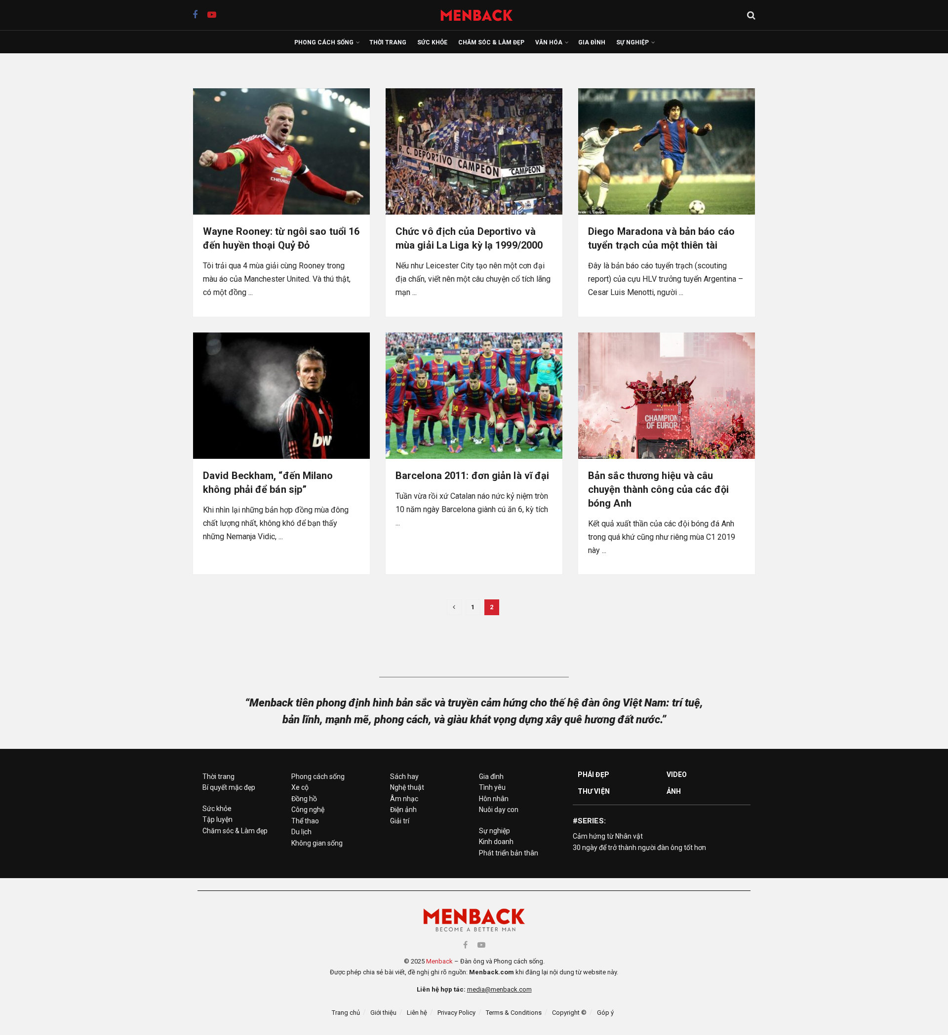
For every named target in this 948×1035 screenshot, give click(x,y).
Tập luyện (217, 819)
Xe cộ (300, 787)
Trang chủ (346, 1012)
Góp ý (605, 1012)
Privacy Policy (456, 1012)
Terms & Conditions (514, 1012)
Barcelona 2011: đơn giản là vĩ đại (472, 475)
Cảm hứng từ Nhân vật (608, 836)
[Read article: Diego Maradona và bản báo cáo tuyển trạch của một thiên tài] (666, 151)
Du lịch (301, 832)
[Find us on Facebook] (195, 15)
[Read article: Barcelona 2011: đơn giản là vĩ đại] (474, 396)
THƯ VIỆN (594, 791)
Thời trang (387, 42)
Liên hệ (417, 1012)
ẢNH (674, 791)
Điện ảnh (403, 809)
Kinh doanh (496, 842)
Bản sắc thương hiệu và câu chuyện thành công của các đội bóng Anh (658, 489)
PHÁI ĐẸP (593, 774)
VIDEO (677, 774)
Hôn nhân (494, 799)
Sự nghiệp (632, 42)
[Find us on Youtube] (211, 15)
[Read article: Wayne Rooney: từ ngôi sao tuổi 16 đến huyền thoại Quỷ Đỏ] (281, 151)
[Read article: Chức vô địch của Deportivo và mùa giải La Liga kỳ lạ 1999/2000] (474, 151)
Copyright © (569, 1012)
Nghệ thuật (407, 787)
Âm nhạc (404, 799)
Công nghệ (307, 809)
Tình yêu (492, 787)
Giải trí (399, 821)
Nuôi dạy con (498, 809)
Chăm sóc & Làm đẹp (491, 42)
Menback (439, 961)
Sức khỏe (432, 42)
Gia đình (591, 42)
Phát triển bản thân (508, 853)
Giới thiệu (383, 1012)
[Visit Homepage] (481, 15)
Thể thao (305, 821)
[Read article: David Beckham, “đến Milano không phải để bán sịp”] (281, 396)
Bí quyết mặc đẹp (228, 787)
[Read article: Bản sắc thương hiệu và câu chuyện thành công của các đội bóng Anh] (666, 396)
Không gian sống (317, 843)
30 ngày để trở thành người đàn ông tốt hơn (639, 847)
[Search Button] (751, 15)
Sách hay (404, 776)
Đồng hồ (304, 799)
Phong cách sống (324, 42)
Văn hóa (548, 42)
